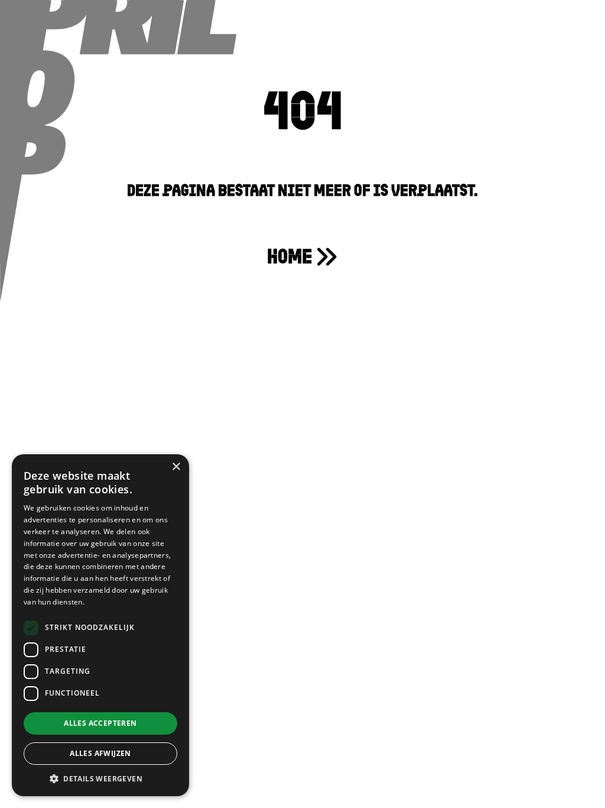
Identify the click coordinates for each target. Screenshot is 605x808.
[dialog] (100, 625)
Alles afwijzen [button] (100, 753)
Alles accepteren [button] (100, 723)
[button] (100, 778)
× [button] (175, 467)
